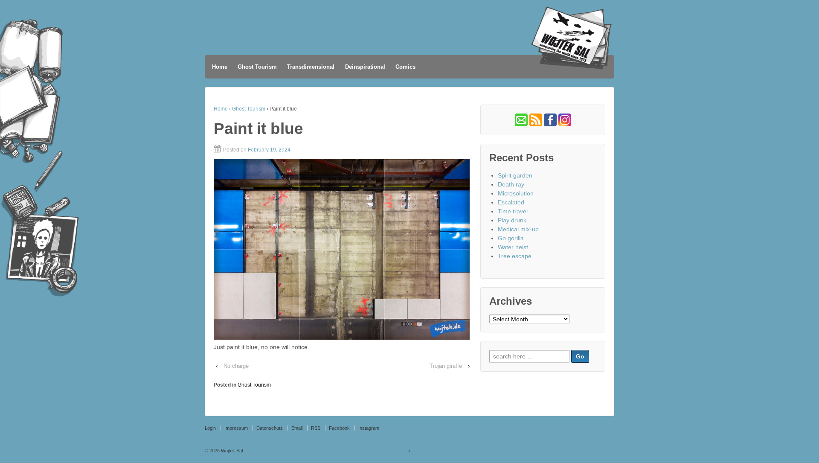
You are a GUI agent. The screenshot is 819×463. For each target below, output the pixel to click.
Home (219, 67)
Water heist (513, 247)
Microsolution (516, 193)
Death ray (511, 184)
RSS (315, 428)
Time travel (513, 211)
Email (296, 428)
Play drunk (512, 220)
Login (210, 428)
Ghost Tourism (257, 67)
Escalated (511, 202)
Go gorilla (511, 238)
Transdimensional (310, 67)
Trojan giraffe (446, 366)
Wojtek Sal (231, 450)
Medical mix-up (518, 229)
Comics (405, 67)
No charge (236, 366)
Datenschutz (269, 428)
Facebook (339, 428)
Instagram (368, 428)
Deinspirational (365, 67)
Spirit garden (515, 175)
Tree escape (514, 256)
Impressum (236, 428)
